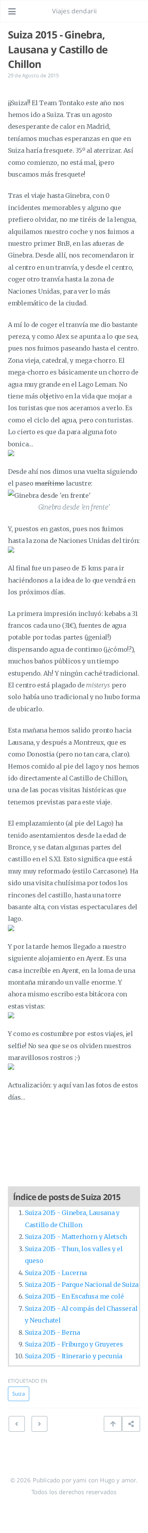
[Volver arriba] (113, 1424)
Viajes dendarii (74, 11)
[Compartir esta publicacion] (131, 1424)
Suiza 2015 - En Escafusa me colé (74, 1296)
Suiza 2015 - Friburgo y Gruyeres (74, 1344)
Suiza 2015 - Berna (52, 1332)
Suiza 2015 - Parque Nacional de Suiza (82, 1284)
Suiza (18, 1393)
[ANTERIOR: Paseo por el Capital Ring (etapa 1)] (39, 1424)
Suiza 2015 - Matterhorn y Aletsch (76, 1237)
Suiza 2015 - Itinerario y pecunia (73, 1356)
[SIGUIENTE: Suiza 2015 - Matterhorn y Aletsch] (16, 1424)
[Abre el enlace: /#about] (135, 11)
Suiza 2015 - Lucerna (56, 1273)
